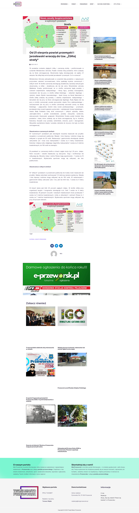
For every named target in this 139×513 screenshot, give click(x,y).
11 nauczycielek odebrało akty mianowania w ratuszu (40, 348)
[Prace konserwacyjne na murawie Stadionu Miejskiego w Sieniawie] (104, 45)
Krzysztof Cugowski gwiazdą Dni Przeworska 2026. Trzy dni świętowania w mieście (39, 399)
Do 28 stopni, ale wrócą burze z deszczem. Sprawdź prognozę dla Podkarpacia (105, 165)
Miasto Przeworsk (40, 239)
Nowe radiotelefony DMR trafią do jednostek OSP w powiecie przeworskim (103, 82)
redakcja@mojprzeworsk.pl (80, 501)
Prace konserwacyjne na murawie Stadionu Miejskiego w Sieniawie (104, 57)
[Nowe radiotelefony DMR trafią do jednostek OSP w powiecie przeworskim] (104, 71)
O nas (102, 493)
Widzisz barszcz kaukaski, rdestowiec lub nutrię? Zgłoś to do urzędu (71, 348)
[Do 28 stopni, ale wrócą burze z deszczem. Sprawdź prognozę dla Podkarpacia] (104, 151)
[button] (68, 4)
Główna (31, 239)
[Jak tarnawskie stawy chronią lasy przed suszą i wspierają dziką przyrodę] (104, 122)
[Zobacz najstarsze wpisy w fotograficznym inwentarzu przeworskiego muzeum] (104, 96)
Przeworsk (64, 4)
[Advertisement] (104, 23)
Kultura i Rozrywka (103, 4)
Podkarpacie (83, 4)
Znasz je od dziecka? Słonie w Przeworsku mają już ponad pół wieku (39, 446)
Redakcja (103, 495)
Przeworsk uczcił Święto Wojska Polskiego (72, 388)
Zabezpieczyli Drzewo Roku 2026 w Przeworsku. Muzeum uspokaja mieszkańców (69, 449)
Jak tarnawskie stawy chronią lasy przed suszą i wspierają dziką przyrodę (104, 133)
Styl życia (117, 4)
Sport (92, 4)
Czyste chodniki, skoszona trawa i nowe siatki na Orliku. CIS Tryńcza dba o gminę (104, 192)
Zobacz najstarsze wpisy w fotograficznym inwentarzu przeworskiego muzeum (103, 108)
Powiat (74, 4)
